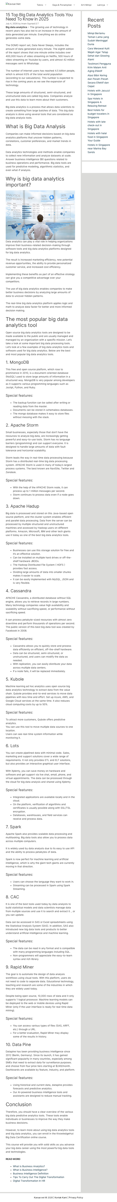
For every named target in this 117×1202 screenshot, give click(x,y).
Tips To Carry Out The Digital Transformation (39, 1177)
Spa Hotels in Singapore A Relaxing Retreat (97, 102)
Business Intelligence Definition (31, 1173)
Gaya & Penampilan (62, 5)
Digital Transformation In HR (29, 1180)
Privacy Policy (76, 1197)
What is (17, 1169)
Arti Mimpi (86, 5)
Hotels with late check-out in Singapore (97, 125)
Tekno (40, 5)
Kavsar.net (39, 1197)
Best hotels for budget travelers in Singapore (98, 114)
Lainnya (101, 5)
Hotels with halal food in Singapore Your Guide (98, 137)
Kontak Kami (61, 1197)
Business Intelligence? (35, 1169)
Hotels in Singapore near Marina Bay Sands (99, 149)
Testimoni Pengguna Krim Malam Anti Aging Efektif (99, 67)
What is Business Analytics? (29, 1166)
